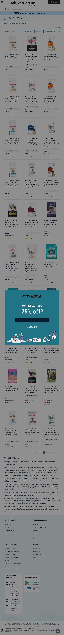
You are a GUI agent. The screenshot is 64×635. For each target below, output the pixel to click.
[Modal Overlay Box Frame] (32, 317)
